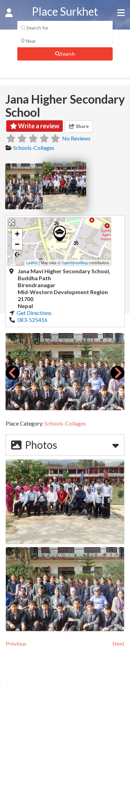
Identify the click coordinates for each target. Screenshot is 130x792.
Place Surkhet (65, 11)
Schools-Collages (33, 147)
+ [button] (17, 233)
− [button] (17, 244)
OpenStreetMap (74, 262)
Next (118, 643)
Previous (16, 643)
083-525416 (31, 319)
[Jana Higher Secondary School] (59, 233)
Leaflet (32, 262)
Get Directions (34, 312)
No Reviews (76, 138)
